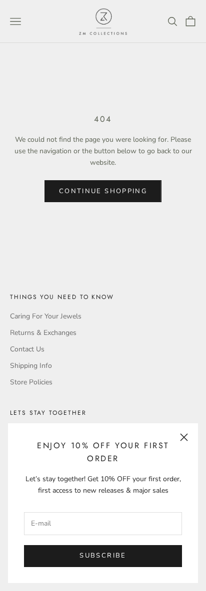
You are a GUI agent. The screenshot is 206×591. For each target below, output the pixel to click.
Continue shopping (103, 191)
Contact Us (27, 349)
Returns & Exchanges (43, 332)
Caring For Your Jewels (46, 316)
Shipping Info (31, 365)
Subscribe (103, 555)
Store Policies (31, 382)
